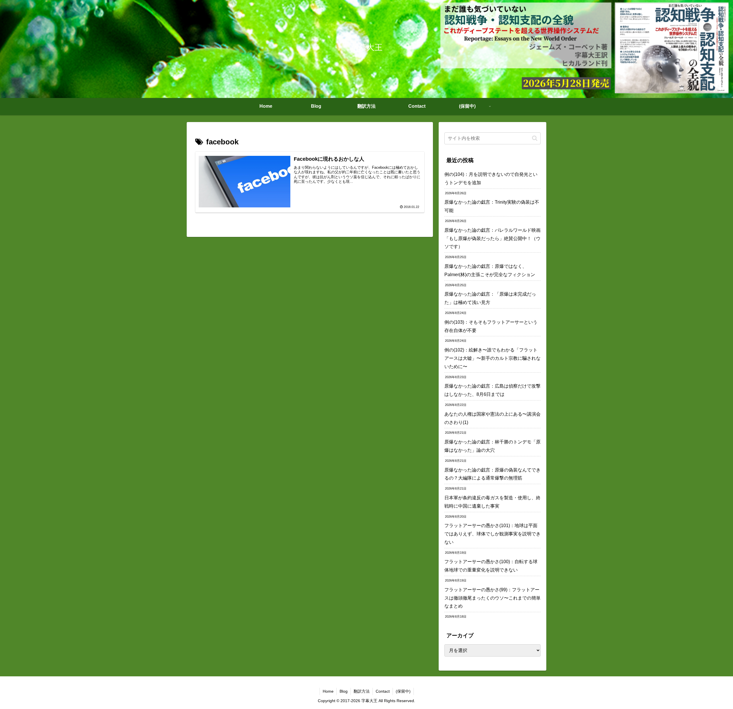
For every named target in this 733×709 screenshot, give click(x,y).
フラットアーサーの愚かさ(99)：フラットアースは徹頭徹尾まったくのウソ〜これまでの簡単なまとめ (492, 598)
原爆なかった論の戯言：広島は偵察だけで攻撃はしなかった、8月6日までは (492, 390)
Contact (383, 691)
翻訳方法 (362, 691)
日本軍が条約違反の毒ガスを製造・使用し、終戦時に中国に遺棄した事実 (492, 501)
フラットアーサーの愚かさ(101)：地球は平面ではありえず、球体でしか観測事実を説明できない (492, 534)
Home (328, 691)
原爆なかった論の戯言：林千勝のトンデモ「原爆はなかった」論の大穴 (492, 446)
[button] (535, 138)
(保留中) (403, 691)
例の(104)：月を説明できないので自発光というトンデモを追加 (490, 178)
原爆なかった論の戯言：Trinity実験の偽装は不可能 (491, 206)
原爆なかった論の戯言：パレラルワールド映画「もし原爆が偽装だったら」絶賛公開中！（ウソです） (492, 238)
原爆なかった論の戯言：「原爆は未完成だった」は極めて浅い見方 (490, 298)
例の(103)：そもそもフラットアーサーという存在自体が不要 (490, 326)
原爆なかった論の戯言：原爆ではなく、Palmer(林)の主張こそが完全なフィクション (489, 270)
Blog (344, 691)
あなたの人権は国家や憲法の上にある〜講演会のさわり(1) (492, 418)
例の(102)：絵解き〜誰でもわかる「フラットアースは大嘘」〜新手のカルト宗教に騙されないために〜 (492, 358)
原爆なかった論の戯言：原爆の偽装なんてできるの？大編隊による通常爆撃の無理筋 (492, 474)
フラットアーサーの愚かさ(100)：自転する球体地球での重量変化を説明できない (490, 565)
